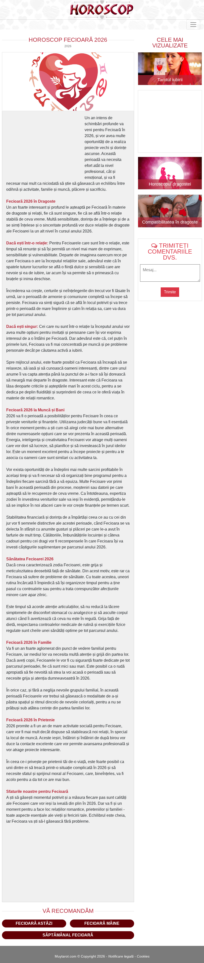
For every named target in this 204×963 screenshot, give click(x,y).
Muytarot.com (65, 956)
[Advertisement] (44, 146)
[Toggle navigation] (193, 25)
